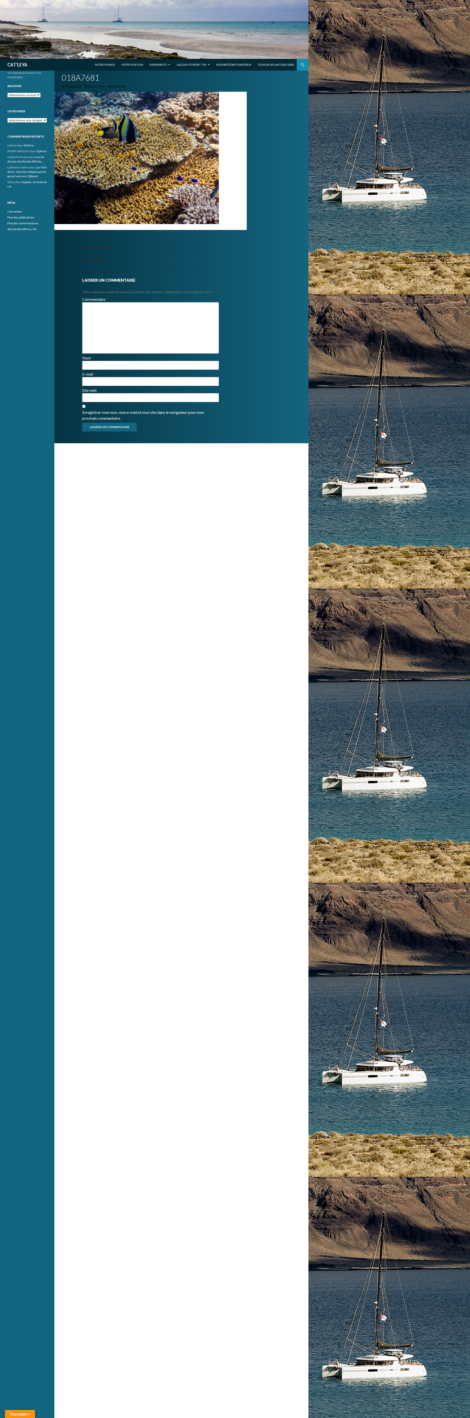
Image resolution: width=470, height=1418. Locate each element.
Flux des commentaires (22, 223)
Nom (87, 357)
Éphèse (29, 145)
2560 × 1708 (96, 86)
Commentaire (95, 299)
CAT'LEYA (17, 64)
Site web (89, 390)
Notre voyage (105, 64)
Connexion (14, 211)
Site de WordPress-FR (21, 229)
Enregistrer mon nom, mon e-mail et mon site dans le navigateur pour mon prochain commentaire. (143, 415)
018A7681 (119, 86)
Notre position (132, 64)
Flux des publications (21, 217)
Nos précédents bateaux (233, 64)
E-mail (88, 374)
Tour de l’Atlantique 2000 (276, 64)
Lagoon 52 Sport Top (191, 64)
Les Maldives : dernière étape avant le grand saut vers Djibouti (27, 171)
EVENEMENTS (158, 64)
